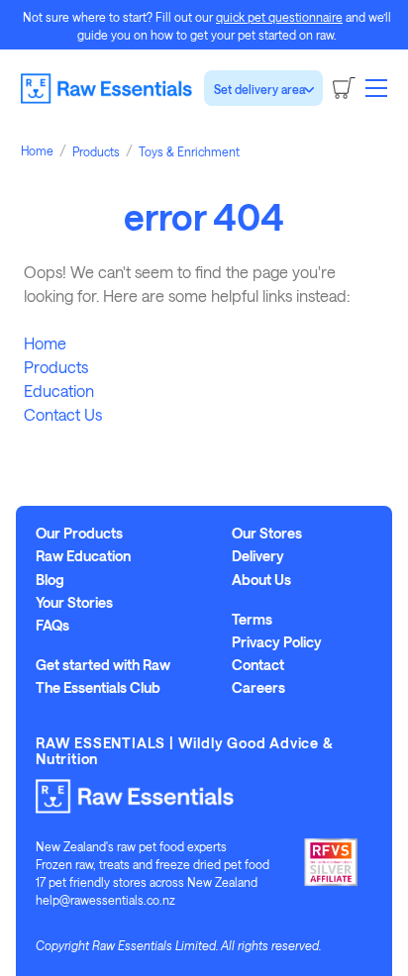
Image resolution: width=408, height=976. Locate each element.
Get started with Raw (103, 665)
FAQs (52, 626)
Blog (50, 580)
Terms (252, 620)
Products (56, 366)
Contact (258, 665)
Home (45, 343)
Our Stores (267, 533)
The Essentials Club (98, 688)
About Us (261, 580)
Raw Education (83, 556)
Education (59, 390)
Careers (258, 688)
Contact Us (63, 414)
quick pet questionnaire (279, 17)
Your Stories (74, 603)
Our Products (79, 533)
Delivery (258, 556)
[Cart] (344, 88)
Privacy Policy (277, 642)
